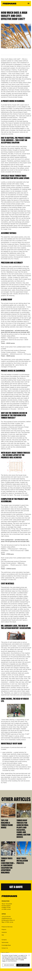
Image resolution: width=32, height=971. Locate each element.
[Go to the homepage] (9, 896)
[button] (28, 3)
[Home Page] (9, 3)
